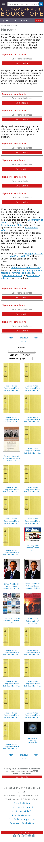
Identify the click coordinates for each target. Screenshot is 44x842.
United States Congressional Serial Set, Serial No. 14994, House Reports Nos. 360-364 (11, 521)
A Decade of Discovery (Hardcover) (32, 740)
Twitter (18, 835)
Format (21, 347)
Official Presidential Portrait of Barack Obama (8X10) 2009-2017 (11, 586)
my (9, 20)
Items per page (17, 358)
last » (23, 341)
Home (3, 25)
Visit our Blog (22, 832)
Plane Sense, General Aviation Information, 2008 (11, 620)
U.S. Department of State (21, 223)
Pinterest (29, 835)
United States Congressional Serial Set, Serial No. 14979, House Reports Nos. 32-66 (32, 715)
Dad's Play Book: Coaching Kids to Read (32, 547)
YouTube (26, 835)
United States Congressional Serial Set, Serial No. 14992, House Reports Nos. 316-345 (32, 388)
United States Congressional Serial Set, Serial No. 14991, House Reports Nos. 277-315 (32, 521)
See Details (22, 777)
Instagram (22, 835)
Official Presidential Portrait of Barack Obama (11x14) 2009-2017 (32, 586)
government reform (12, 275)
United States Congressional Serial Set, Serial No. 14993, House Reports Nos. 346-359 (11, 715)
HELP (23, 20)
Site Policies (22, 803)
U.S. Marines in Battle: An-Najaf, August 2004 (32, 621)
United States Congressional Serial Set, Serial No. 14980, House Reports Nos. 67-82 (32, 419)
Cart (38, 20)
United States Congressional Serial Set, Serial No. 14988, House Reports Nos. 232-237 (11, 388)
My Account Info (22, 811)
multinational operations (29, 270)
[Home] (22, 15)
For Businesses (22, 815)
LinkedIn (33, 835)
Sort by (14, 354)
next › (36, 337)
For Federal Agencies (22, 819)
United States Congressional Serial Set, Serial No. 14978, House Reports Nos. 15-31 (11, 746)
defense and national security (26, 267)
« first (10, 337)
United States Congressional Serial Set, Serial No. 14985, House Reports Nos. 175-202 (11, 552)
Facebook (14, 835)
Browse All (12, 25)
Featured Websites (22, 823)
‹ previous (23, 337)
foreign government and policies (17, 272)
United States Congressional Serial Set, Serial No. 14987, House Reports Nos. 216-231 (32, 489)
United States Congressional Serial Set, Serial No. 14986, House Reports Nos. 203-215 (32, 450)
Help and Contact (22, 807)
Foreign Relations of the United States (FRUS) (22, 254)
